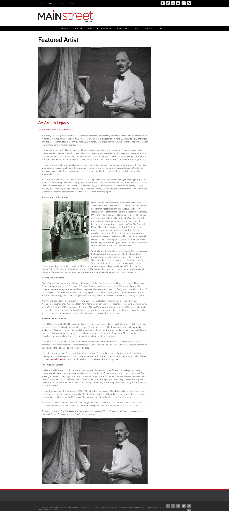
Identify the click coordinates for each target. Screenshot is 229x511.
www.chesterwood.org (61, 359)
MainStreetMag (45, 130)
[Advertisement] (174, 83)
